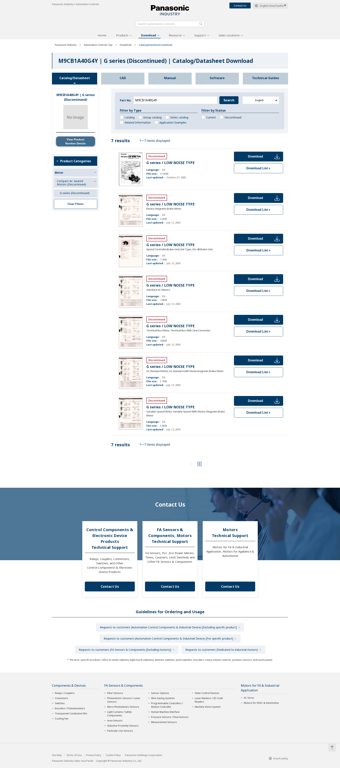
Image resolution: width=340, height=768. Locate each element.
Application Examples (173, 122)
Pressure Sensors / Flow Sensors (169, 717)
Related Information (138, 122)
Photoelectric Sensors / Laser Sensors (123, 700)
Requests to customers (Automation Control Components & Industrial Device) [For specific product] (168, 638)
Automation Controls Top (98, 45)
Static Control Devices (207, 693)
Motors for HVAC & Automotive (261, 703)
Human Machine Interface (165, 712)
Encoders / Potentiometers (70, 708)
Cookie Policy (113, 755)
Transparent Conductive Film (71, 713)
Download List (258, 168)
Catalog (130, 117)
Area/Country (280, 758)
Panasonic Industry (66, 45)
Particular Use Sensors (120, 730)
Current (211, 117)
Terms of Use (74, 755)
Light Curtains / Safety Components (119, 713)
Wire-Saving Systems (163, 698)
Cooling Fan (61, 718)
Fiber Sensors (115, 693)
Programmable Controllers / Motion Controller (167, 705)
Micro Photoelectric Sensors (123, 706)
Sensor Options (160, 693)
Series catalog (179, 117)
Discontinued (233, 117)
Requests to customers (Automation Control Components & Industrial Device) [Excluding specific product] (168, 627)
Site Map (57, 755)
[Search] (200, 24)
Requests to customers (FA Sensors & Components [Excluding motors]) (125, 650)
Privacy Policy (93, 755)
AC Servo (249, 697)
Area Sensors (115, 720)
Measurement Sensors (164, 722)
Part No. (125, 100)
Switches (60, 703)
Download (148, 35)
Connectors (61, 698)
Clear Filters (75, 203)
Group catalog (152, 117)
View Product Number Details (75, 141)
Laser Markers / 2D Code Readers (209, 700)
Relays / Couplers (65, 693)
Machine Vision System (208, 706)
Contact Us (240, 5)
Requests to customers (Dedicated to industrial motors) (221, 650)
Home (102, 35)
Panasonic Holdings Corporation (143, 755)
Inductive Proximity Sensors (123, 725)
